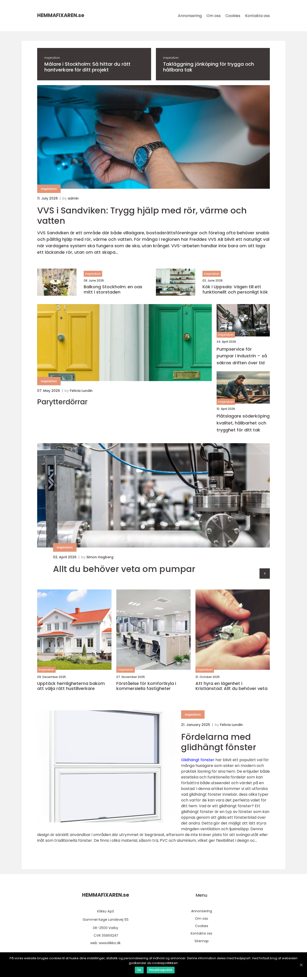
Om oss (214, 15)
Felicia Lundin (81, 390)
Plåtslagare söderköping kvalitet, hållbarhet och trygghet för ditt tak (243, 423)
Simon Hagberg (99, 557)
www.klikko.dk (110, 943)
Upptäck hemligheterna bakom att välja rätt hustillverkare (71, 686)
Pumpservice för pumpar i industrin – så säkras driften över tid (242, 356)
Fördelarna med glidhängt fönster (218, 742)
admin (73, 198)
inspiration (52, 58)
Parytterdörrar (62, 402)
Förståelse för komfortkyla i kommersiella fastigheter (146, 686)
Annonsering (190, 15)
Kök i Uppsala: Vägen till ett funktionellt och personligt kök (235, 289)
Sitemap (202, 941)
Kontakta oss (257, 15)
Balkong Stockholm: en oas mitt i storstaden (113, 289)
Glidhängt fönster (197, 760)
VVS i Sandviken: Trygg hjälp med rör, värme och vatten (142, 215)
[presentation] (265, 573)
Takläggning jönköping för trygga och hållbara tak (208, 67)
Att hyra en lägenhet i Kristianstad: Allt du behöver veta (231, 686)
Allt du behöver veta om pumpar (124, 569)
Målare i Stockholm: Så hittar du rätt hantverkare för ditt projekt (87, 67)
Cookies (232, 15)
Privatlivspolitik (160, 970)
